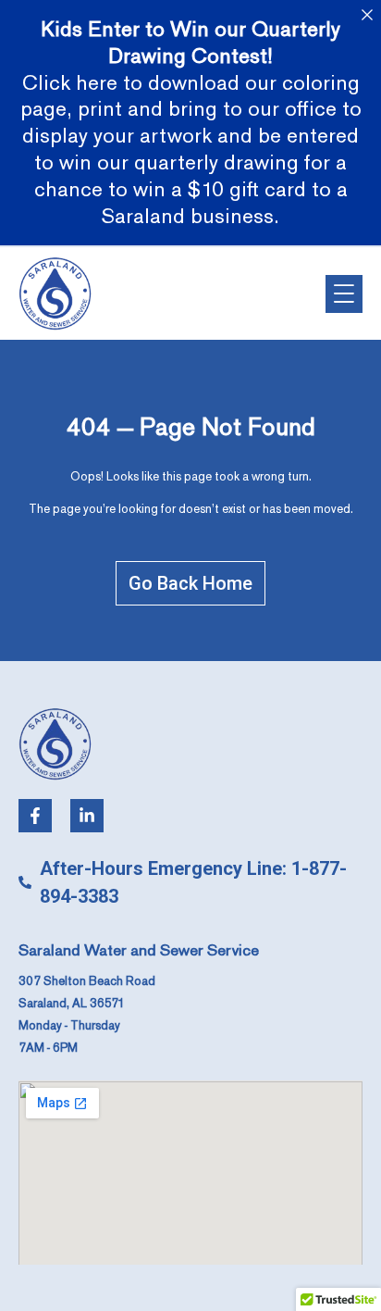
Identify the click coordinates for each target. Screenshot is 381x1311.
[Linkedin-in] (87, 815)
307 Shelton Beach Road (86, 981)
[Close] (366, 14)
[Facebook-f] (35, 815)
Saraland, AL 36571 (71, 1003)
